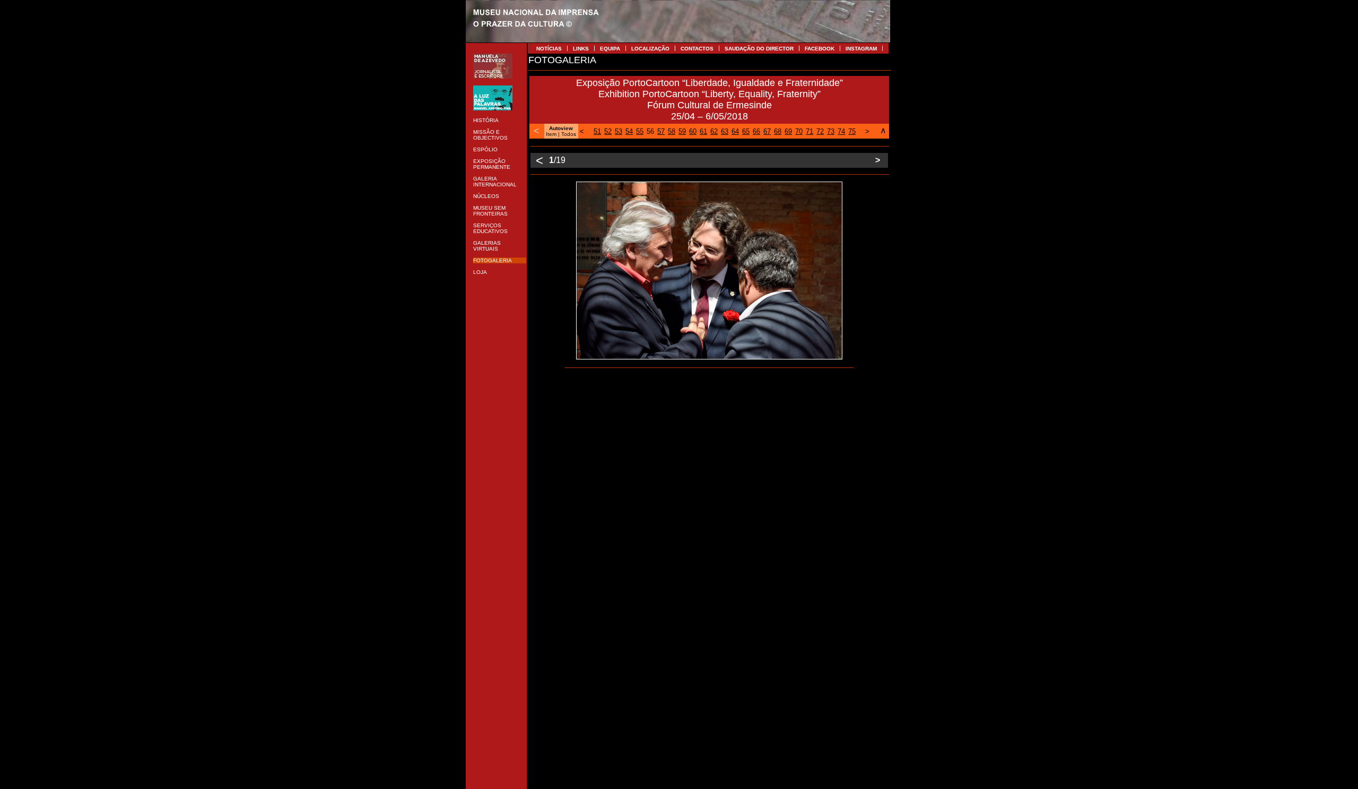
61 (703, 131)
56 (650, 131)
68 (777, 131)
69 (788, 131)
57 (661, 131)
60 (693, 131)
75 (852, 131)
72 (820, 131)
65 (746, 131)
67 (767, 131)
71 (809, 131)
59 (682, 131)
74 (841, 131)
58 (671, 131)
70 (799, 131)
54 (629, 131)
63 (724, 131)
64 (735, 131)
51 (597, 131)
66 (756, 131)
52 (608, 131)
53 (618, 131)
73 (830, 131)
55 (639, 131)
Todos (568, 134)
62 (714, 131)
